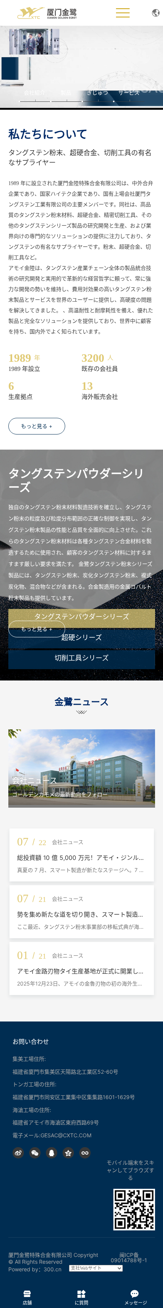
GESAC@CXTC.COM (66, 1135)
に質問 (81, 1292)
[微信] (35, 1153)
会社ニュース (34, 780)
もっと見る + (36, 426)
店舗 (27, 1292)
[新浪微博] (18, 1153)
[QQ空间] (68, 1153)
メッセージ (135, 1292)
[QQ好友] (51, 1153)
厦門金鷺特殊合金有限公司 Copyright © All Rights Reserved (53, 1258)
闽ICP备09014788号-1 (129, 1257)
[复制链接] (85, 1153)
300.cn (52, 1269)
